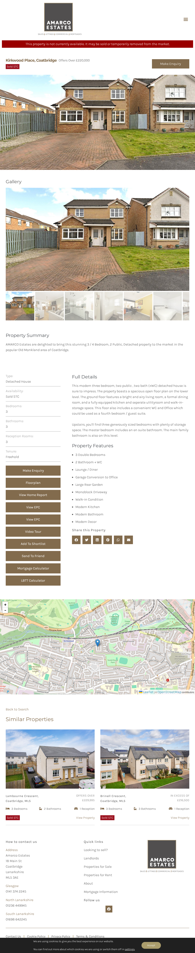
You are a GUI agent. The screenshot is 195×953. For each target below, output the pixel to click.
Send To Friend (33, 556)
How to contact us (21, 842)
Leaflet (147, 692)
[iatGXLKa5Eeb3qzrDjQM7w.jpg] (97, 239)
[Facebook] (108, 909)
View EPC (33, 507)
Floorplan (33, 483)
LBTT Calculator (33, 580)
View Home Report (33, 495)
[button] (185, 19)
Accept (151, 945)
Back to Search (17, 709)
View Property (85, 817)
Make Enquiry (170, 64)
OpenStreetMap (169, 692)
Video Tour (33, 531)
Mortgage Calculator (33, 568)
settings (130, 949)
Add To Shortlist (33, 544)
